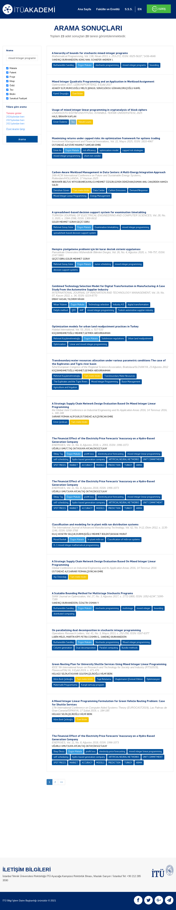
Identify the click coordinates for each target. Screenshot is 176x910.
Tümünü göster (14, 113)
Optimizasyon (153, 679)
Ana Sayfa (84, 9)
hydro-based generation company (88, 459)
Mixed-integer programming (136, 642)
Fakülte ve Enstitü (108, 9)
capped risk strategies (132, 150)
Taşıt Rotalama (104, 679)
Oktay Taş (58, 453)
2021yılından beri (15, 123)
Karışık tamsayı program (92, 684)
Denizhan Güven (61, 190)
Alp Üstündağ (59, 576)
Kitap (12, 81)
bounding (154, 65)
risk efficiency (89, 150)
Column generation (62, 647)
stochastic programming (107, 65)
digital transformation (138, 304)
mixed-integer (143, 608)
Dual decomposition (86, 647)
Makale (13, 68)
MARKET (74, 465)
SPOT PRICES (59, 465)
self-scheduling (60, 459)
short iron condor (92, 155)
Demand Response (139, 190)
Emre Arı (57, 150)
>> (61, 782)
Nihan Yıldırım (60, 304)
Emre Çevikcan (60, 422)
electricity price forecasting (111, 453)
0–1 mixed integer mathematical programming (76, 545)
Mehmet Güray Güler (63, 227)
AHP (82, 310)
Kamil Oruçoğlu (61, 93)
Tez (11, 89)
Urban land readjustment (140, 338)
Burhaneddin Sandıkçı (63, 65)
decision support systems (65, 269)
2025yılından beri (15, 120)
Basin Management (131, 381)
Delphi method (60, 310)
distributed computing (63, 613)
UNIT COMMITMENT (153, 459)
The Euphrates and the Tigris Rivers (70, 381)
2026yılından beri (15, 116)
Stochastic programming (107, 642)
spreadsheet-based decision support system (74, 232)
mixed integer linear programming (143, 453)
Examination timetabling (106, 227)
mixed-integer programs (134, 65)
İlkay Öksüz (58, 751)
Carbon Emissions (117, 190)
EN (140, 9)
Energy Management (100, 195)
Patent (13, 72)
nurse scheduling (103, 264)
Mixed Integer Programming (104, 381)
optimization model (109, 150)
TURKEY (128, 465)
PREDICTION (114, 465)
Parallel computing (109, 647)
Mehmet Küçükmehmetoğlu (66, 338)
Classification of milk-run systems (123, 539)
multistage (128, 608)
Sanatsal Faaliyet (18, 98)
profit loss (89, 453)
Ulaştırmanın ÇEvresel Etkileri (129, 679)
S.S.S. (129, 9)
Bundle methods (130, 647)
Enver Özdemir (60, 121)
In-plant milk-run (96, 539)
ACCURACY (87, 465)
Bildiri (12, 94)
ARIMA (139, 465)
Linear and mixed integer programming (88, 344)
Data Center (99, 190)
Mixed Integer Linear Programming (69, 195)
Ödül (12, 85)
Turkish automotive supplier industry (135, 310)
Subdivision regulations (113, 338)
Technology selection (98, 304)
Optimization (59, 344)
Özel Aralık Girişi (15, 129)
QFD (74, 310)
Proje (12, 76)
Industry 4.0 (118, 304)
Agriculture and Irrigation (65, 387)
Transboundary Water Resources (119, 375)
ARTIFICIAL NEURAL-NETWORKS (124, 459)
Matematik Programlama (65, 684)
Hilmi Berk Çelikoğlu (63, 679)
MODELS (100, 465)
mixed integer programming (66, 155)
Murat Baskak (59, 539)
